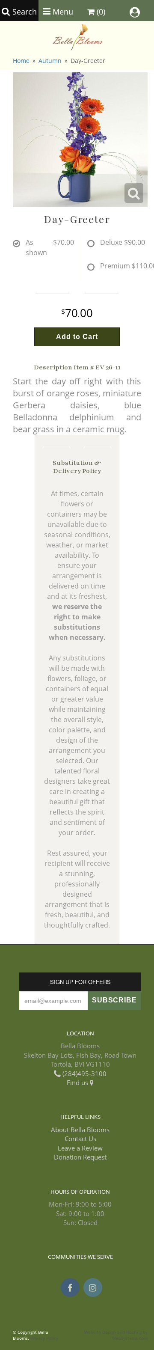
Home (21, 60)
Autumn (50, 60)
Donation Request (80, 1157)
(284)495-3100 (84, 1073)
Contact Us (80, 1138)
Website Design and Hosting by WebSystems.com (116, 1335)
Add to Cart (77, 336)
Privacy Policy (44, 1338)
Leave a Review (80, 1148)
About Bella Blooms (80, 1129)
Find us (78, 1082)
